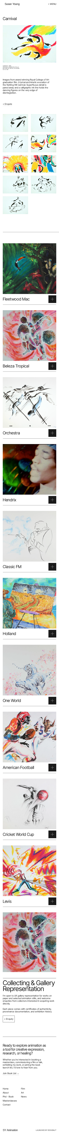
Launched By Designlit (46, 1130)
